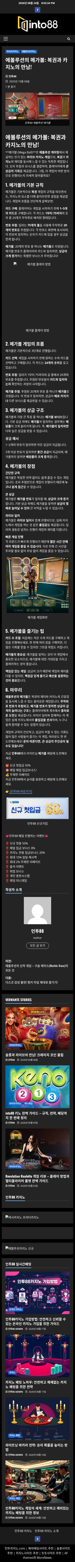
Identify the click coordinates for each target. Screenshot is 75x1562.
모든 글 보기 (37, 945)
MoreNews (44, 1558)
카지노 (12, 1372)
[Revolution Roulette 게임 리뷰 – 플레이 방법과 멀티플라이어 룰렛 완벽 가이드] (37, 1150)
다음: (31, 980)
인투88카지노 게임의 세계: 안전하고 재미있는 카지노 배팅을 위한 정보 (37, 1510)
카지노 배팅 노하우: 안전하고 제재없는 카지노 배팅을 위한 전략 (36, 1384)
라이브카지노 (13, 51)
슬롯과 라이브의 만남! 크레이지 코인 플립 (34, 1054)
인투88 (12, 76)
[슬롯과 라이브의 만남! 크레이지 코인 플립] (37, 1028)
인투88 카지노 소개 (47, 1531)
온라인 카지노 (15, 1309)
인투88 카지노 (23, 1531)
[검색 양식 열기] (68, 38)
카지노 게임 (14, 1498)
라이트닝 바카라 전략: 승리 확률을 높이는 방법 (36, 1447)
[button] (6, 39)
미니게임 (29, 1103)
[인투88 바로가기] (20, 791)
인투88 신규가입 (37, 824)
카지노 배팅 (14, 1435)
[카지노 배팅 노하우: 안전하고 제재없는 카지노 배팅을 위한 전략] (37, 1355)
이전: (36, 965)
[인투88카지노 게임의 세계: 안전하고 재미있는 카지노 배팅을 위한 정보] (37, 1481)
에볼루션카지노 (29, 51)
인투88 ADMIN (15, 1328)
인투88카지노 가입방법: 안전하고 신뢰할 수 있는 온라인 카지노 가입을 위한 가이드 (35, 1321)
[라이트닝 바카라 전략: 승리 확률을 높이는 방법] (37, 1418)
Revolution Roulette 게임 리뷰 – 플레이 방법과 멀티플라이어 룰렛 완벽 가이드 (37, 1178)
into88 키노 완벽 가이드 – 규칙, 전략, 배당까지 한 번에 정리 (36, 1115)
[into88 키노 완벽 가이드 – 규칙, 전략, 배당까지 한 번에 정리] (37, 1086)
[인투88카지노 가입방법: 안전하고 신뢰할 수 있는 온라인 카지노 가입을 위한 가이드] (37, 1293)
